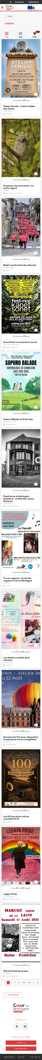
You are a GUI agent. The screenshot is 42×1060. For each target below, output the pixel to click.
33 (29, 983)
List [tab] (6, 37)
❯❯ (37, 983)
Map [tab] (20, 37)
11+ (19, 983)
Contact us (21, 1042)
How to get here (21, 1048)
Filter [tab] (35, 37)
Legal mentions (9, 1057)
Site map (21, 1057)
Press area (34, 1057)
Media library (34, 2)
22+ (24, 983)
